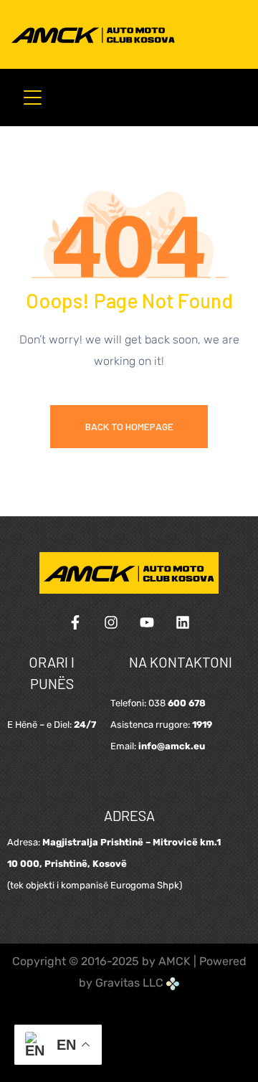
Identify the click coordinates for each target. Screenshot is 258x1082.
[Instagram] (111, 622)
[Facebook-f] (75, 622)
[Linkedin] (182, 622)
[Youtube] (147, 622)
